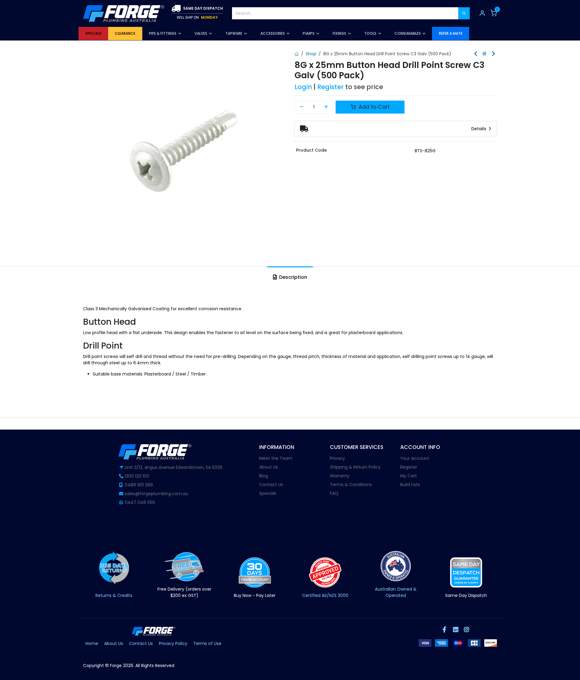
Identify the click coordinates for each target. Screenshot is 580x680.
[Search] (464, 13)
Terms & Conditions (351, 485)
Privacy (337, 458)
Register (330, 86)
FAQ (334, 493)
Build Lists (410, 485)
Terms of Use (207, 643)
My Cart (408, 476)
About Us (268, 467)
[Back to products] (484, 54)
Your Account (414, 458)
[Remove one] (302, 107)
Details (479, 129)
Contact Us (271, 485)
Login (303, 86)
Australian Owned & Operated (396, 592)
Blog (263, 476)
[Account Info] (482, 13)
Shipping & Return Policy (355, 467)
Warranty (340, 476)
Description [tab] (292, 277)
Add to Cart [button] (373, 107)
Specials (267, 493)
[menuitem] (93, 33)
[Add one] (326, 107)
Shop (311, 54)
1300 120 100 (137, 476)
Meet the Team (275, 458)
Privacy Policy (173, 643)
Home (91, 643)
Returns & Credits (113, 595)
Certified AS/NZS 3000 (325, 595)
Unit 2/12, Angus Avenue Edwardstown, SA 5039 (173, 467)
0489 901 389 (139, 485)
